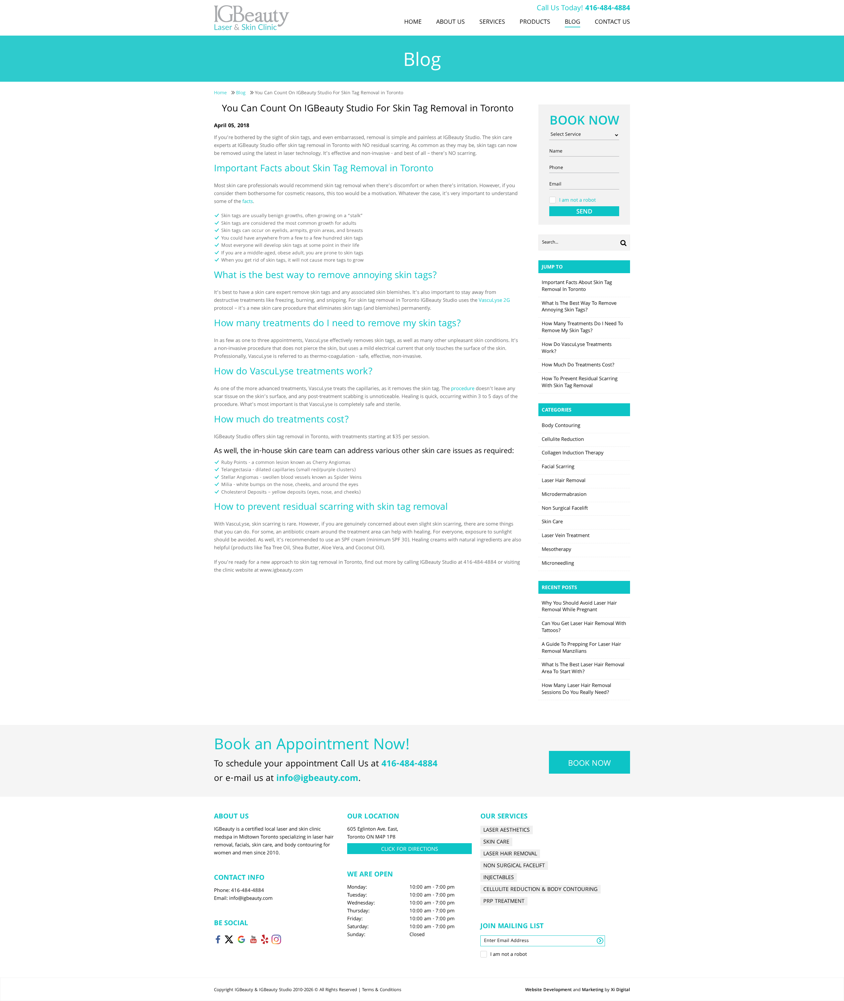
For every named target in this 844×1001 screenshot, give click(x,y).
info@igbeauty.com (317, 779)
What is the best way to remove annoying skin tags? (579, 307)
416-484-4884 (607, 9)
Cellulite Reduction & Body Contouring (540, 889)
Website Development (548, 990)
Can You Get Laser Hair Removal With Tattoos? (584, 627)
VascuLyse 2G (494, 301)
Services (492, 22)
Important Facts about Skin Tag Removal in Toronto (577, 286)
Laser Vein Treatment (565, 536)
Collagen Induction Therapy (573, 453)
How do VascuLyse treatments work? (577, 348)
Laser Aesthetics (506, 830)
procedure (462, 389)
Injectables (498, 877)
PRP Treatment (504, 901)
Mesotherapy (556, 550)
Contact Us (612, 22)
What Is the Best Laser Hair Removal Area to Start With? (583, 668)
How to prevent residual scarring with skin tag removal (580, 382)
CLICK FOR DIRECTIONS (409, 849)
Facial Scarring (558, 467)
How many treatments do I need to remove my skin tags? (582, 327)
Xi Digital (620, 990)
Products (535, 22)
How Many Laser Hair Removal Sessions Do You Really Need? (576, 689)
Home (413, 22)
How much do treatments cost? (578, 365)
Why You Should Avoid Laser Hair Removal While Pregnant (579, 607)
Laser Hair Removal (564, 481)
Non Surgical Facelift (565, 508)
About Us (450, 22)
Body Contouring (561, 426)
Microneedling (558, 563)
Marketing (592, 990)
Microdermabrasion (564, 495)
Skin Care (552, 522)
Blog (572, 22)
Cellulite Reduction (563, 440)
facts (247, 202)
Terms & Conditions (381, 990)
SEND (584, 211)
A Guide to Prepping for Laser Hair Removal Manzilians (581, 648)
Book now (589, 764)
